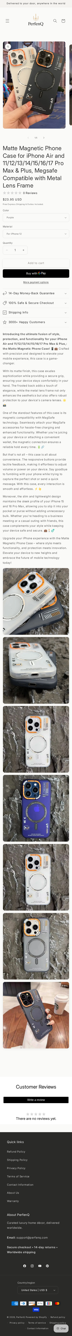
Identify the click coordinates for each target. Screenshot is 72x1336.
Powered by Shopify (36, 1317)
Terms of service (37, 1323)
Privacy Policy (16, 1168)
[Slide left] (28, 138)
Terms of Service (18, 1176)
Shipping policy (57, 1323)
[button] (7, 21)
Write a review (36, 1099)
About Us (13, 1192)
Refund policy (58, 1317)
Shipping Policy (17, 1160)
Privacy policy (17, 1323)
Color (6, 210)
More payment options (36, 282)
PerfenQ (20, 1317)
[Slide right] (44, 138)
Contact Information (20, 1184)
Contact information (37, 1328)
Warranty (13, 1201)
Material (7, 226)
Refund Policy (16, 1151)
